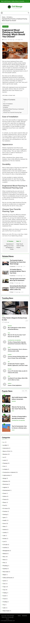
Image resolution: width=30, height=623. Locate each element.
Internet (5, 529)
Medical (9, 383)
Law (4, 541)
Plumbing (5, 565)
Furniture (5, 511)
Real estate (5, 571)
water (4, 607)
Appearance (6, 105)
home (9, 347)
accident (5, 445)
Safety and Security (7, 577)
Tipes (4, 586)
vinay (12, 283)
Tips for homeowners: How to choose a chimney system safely (20, 418)
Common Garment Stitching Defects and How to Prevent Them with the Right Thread (18, 358)
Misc (4, 556)
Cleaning (5, 463)
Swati (12, 292)
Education (5, 481)
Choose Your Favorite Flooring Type (12, 112)
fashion (10, 354)
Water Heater (6, 610)
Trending (5, 601)
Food (4, 505)
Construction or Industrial (14, 340)
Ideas (4, 526)
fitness (4, 502)
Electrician (5, 484)
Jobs (4, 535)
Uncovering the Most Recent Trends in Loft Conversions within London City (18, 287)
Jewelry (5, 532)
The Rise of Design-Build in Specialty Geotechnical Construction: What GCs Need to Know (17, 343)
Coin (4, 466)
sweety (5, 39)
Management (6, 550)
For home (5, 26)
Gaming (5, 514)
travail (4, 595)
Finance (9, 369)
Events (4, 493)
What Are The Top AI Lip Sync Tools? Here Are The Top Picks (13, 1)
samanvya (13, 266)
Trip (4, 604)
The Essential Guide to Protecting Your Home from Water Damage (18, 262)
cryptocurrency (6, 475)
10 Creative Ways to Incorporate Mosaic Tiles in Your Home (18, 271)
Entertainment (6, 490)
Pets (4, 562)
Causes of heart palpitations (15, 385)
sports (4, 580)
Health (4, 520)
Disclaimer (24, 615)
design (4, 478)
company (5, 469)
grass (4, 517)
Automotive (6, 448)
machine (5, 547)
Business (10, 325)
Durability (5, 107)
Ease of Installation (8, 103)
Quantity (5, 568)
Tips (8, 361)
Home (19, 615)
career (4, 460)
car (4, 457)
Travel (4, 598)
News (4, 559)
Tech (3, 316)
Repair (4, 574)
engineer (5, 487)
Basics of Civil (6, 451)
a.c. (4, 442)
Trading (5, 592)
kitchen (5, 538)
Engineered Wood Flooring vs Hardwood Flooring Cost (13, 109)
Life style (5, 544)
